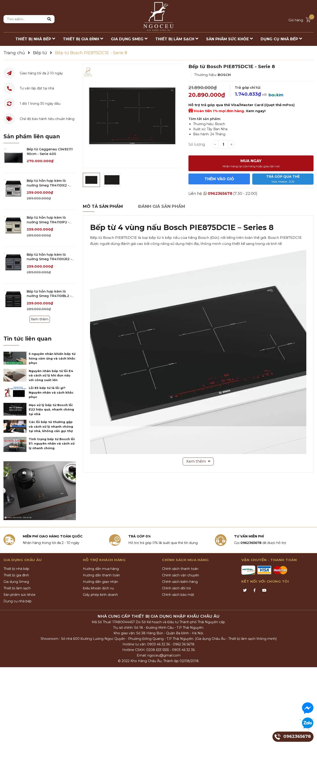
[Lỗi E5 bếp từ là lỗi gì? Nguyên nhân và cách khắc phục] (14, 392)
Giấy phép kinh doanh (100, 595)
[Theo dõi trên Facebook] (254, 590)
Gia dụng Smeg (16, 582)
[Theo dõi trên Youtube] (264, 590)
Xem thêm (40, 319)
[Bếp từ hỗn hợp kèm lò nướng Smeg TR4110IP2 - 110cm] (13, 225)
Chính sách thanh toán (180, 569)
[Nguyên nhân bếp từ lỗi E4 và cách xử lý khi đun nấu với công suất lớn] (14, 375)
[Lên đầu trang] (308, 749)
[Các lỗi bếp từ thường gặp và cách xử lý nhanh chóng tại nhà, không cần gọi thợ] (14, 426)
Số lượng (196, 144)
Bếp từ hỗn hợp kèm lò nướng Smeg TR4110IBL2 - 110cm (49, 296)
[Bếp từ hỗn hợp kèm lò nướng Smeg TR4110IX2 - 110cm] (13, 188)
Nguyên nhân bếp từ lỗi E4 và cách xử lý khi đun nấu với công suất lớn (51, 375)
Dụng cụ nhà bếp (17, 601)
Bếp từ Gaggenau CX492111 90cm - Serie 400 (50, 151)
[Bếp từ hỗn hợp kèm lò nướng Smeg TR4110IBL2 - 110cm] (13, 299)
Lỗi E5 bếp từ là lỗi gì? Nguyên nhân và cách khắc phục (51, 392)
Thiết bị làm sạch (17, 588)
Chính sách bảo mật (178, 595)
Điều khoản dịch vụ (98, 588)
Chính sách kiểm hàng (180, 582)
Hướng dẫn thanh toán (101, 575)
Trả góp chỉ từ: (248, 87)
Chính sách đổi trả (176, 588)
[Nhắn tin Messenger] (308, 708)
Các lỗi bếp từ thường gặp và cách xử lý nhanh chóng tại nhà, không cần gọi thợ (51, 426)
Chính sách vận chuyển (180, 575)
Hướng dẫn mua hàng (101, 569)
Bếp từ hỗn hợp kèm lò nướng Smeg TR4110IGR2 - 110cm (49, 259)
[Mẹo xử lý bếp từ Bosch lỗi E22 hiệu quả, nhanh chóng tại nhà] (14, 409)
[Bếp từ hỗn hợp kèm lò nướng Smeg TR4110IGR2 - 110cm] (13, 262)
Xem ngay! (255, 111)
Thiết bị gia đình (16, 575)
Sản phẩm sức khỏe (19, 595)
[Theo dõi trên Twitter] (244, 590)
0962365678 (220, 193)
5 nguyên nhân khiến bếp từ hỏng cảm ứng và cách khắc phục (52, 358)
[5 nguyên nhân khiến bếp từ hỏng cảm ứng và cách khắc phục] (14, 358)
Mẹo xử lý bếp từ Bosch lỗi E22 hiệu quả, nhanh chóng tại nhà (51, 409)
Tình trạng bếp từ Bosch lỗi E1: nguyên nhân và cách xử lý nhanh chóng (52, 443)
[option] (132, 116)
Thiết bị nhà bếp (16, 569)
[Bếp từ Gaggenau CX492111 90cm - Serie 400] (13, 157)
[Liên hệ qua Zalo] (308, 723)
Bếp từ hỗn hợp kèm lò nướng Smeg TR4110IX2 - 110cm (48, 185)
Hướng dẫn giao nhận (100, 582)
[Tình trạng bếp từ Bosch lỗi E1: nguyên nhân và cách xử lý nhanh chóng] (14, 444)
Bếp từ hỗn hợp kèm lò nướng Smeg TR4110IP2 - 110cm (48, 222)
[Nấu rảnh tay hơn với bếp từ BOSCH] (39, 490)
